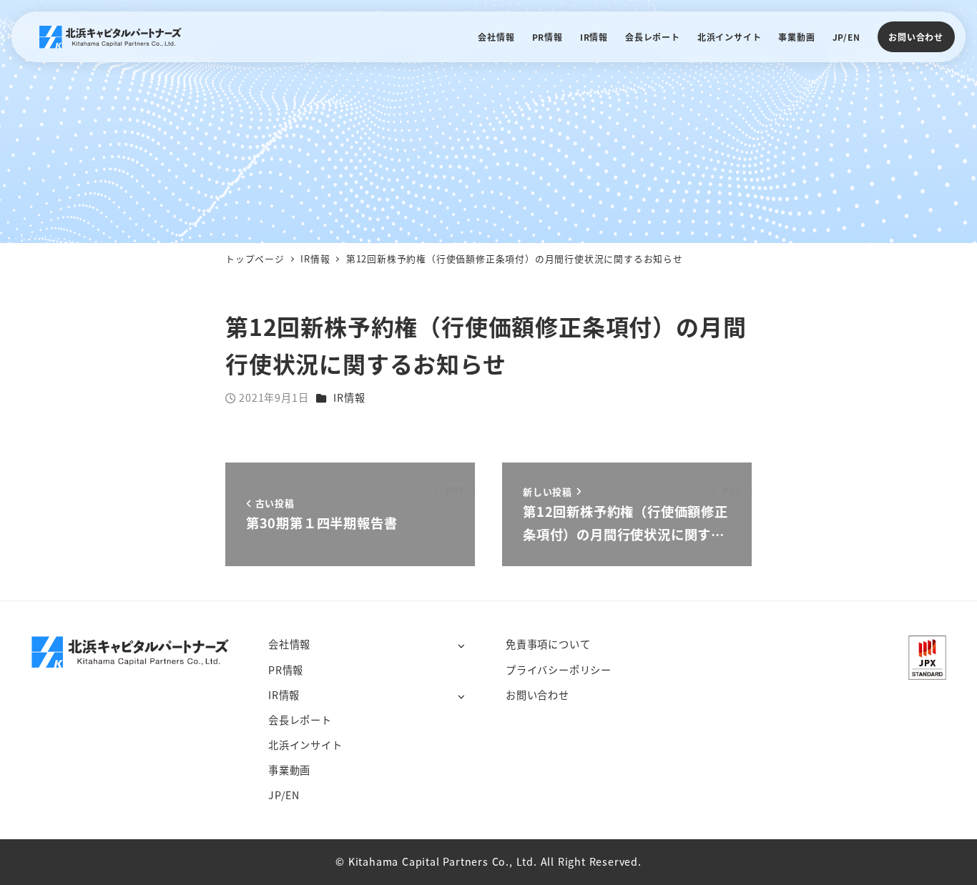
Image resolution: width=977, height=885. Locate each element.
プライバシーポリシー (559, 670)
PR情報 (285, 670)
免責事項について (548, 644)
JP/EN (284, 795)
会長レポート (300, 720)
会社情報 (289, 644)
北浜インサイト (305, 745)
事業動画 (289, 770)
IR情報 (349, 397)
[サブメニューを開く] (461, 645)
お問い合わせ (915, 37)
